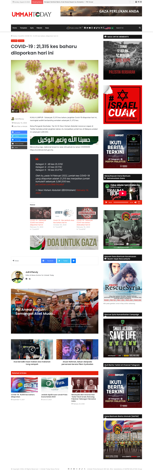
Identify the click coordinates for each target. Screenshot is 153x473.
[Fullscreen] (139, 202)
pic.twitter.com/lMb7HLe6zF (50, 184)
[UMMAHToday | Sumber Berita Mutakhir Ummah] (31, 14)
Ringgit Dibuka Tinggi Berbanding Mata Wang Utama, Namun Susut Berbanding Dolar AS (35, 312)
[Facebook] (27, 279)
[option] (54, 311)
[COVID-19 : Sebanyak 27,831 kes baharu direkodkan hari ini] (87, 213)
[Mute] (135, 202)
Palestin (39, 28)
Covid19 (21, 36)
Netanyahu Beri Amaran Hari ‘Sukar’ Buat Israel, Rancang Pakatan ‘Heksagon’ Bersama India (83, 398)
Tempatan (23, 28)
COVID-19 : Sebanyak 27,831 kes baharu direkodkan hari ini (85, 222)
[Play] (106, 202)
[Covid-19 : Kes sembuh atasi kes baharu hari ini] (63, 213)
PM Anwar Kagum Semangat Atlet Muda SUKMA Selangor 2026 (66, 2)
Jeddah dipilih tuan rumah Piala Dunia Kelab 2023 (54, 396)
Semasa (21, 41)
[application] (122, 193)
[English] (109, 28)
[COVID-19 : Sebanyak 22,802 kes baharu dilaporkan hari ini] (40, 213)
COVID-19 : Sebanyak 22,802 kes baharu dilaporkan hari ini (38, 222)
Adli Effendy (19, 119)
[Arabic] (112, 28)
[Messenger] (73, 261)
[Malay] (106, 28)
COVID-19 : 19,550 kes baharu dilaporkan (23, 396)
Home (15, 28)
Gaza (47, 28)
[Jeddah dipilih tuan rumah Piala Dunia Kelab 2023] (54, 385)
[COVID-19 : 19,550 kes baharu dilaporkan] (24, 385)
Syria (31, 28)
